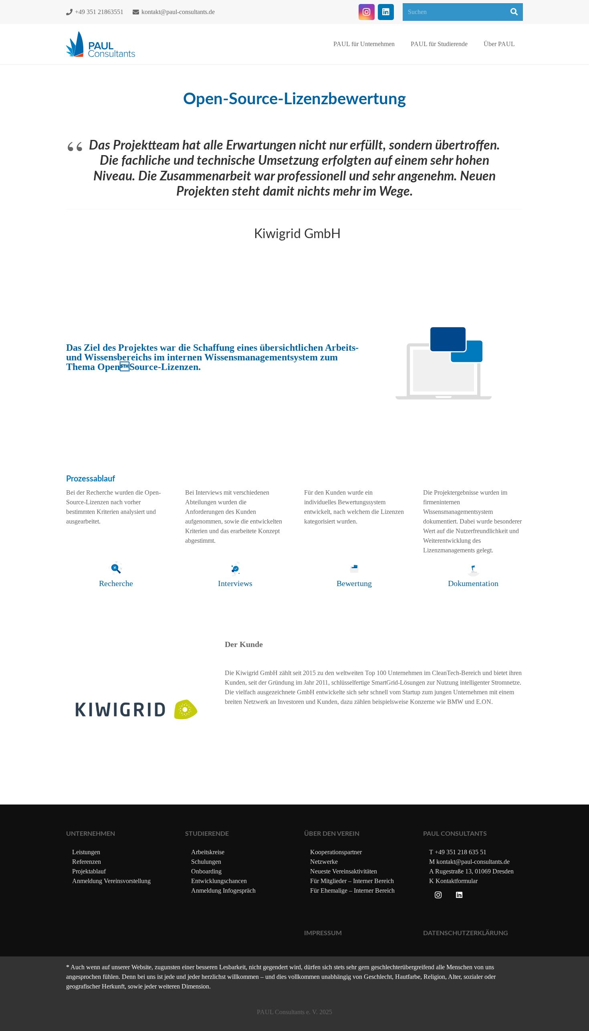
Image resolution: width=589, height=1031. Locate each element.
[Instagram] (367, 12)
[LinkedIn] (386, 12)
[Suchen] (514, 12)
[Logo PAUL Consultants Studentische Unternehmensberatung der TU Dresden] (100, 44)
